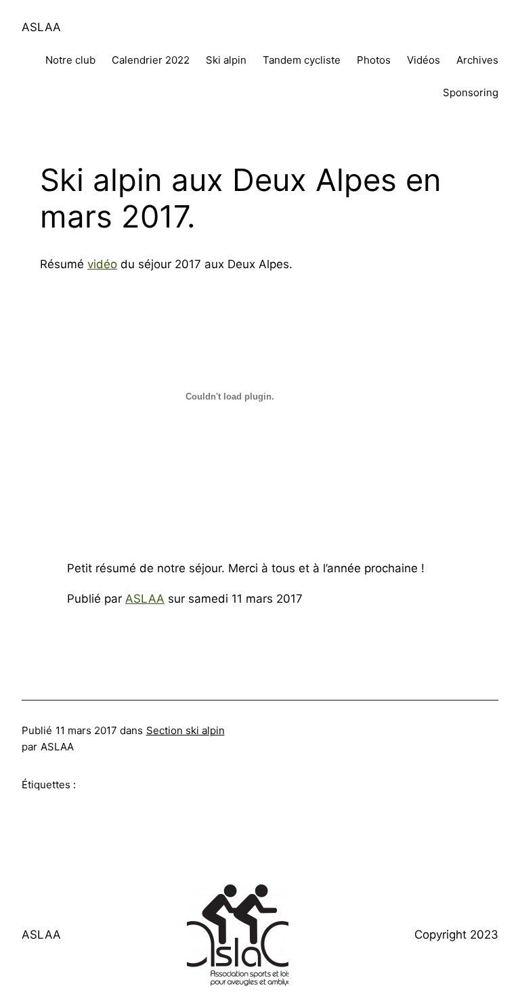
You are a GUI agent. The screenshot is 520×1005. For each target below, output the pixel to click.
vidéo (102, 264)
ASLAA (41, 27)
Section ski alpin (185, 730)
